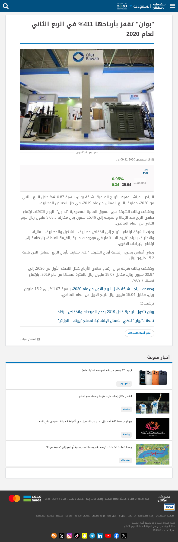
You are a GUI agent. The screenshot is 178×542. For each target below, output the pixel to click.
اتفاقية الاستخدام (165, 516)
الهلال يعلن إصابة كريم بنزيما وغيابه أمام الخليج (105, 396)
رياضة (126, 409)
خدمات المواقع (82, 516)
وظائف (69, 516)
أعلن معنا (111, 516)
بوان (145, 172)
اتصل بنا (122, 516)
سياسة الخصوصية (45, 516)
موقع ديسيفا (98, 516)
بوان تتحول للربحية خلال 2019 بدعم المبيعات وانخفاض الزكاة (105, 311)
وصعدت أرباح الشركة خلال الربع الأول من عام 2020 (113, 288)
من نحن (132, 516)
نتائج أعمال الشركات (139, 333)
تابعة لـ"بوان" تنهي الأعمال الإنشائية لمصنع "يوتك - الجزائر (107, 320)
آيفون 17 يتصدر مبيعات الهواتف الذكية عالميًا (107, 371)
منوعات (125, 460)
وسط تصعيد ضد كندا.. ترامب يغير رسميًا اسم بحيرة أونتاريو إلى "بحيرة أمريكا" (89, 447)
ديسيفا (59, 516)
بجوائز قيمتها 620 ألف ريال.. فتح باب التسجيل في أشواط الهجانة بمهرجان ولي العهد (84, 422)
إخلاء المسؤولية (146, 516)
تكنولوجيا (124, 384)
